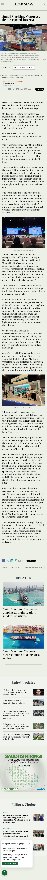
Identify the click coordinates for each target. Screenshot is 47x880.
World (5, 812)
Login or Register (10, 863)
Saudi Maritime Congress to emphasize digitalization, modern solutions (21, 612)
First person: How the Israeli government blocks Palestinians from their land (15, 833)
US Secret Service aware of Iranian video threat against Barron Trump (15, 692)
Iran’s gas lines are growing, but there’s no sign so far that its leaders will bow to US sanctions (16, 714)
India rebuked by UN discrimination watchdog (14, 701)
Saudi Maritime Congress (33, 567)
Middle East (7, 828)
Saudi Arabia (15, 567)
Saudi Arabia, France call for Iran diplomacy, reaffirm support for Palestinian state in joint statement (16, 818)
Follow (40, 89)
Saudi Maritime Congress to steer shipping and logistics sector (21, 654)
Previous (3, 37)
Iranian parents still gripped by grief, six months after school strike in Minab (16, 736)
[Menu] (2, 4)
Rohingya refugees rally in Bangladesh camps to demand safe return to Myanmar (16, 726)
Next (44, 37)
